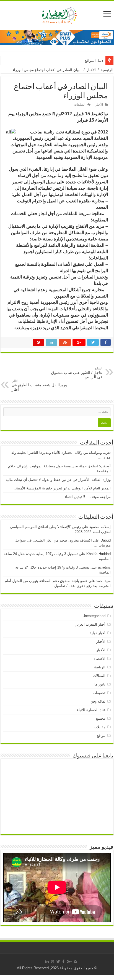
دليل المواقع (94, 60)
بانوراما (99, 684)
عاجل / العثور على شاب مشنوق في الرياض (76, 373)
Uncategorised (93, 616)
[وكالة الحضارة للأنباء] (57, 14)
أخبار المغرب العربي (90, 624)
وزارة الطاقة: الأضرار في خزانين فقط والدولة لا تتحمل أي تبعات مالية (58, 480)
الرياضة (99, 667)
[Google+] (69, 961)
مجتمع (100, 718)
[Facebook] (63, 961)
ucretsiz (104, 567)
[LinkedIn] (47, 961)
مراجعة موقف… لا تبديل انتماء (87, 497)
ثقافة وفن (97, 701)
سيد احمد (103, 581)
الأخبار (91, 70)
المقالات (99, 676)
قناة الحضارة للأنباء (91, 710)
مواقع (101, 735)
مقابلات (99, 727)
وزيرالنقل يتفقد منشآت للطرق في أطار (39, 385)
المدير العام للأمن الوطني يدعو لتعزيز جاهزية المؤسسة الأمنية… (61, 488)
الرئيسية (107, 70)
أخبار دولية (97, 633)
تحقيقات (99, 693)
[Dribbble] (52, 961)
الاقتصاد (99, 659)
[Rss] (75, 961)
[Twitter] (58, 961)
